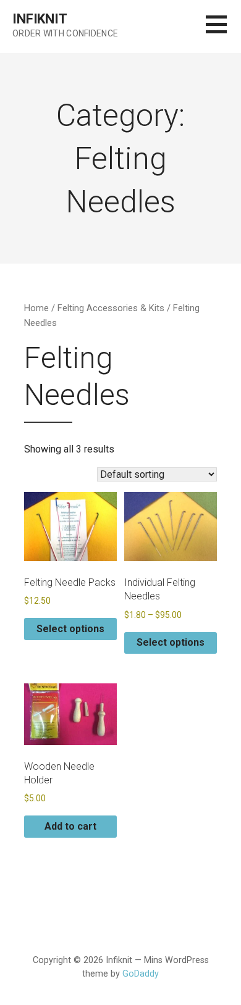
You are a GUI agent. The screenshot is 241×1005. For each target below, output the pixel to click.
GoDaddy (140, 974)
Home (36, 308)
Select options (70, 629)
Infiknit (39, 19)
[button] (223, 31)
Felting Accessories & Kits (110, 308)
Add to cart (70, 826)
